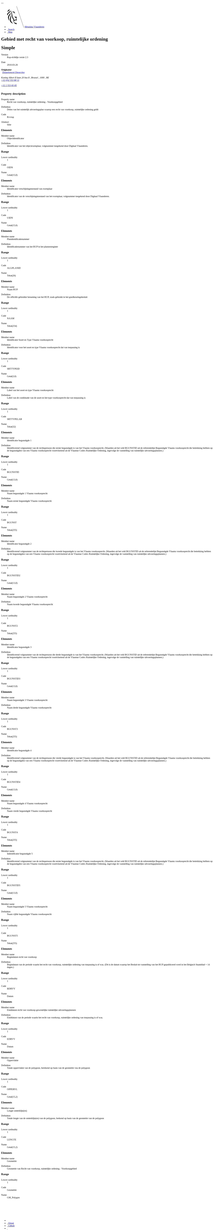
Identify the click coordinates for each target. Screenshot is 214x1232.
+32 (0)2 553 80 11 (10, 80)
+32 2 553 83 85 (9, 85)
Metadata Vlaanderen (34, 27)
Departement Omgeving (13, 72)
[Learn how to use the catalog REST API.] (7, 1228)
